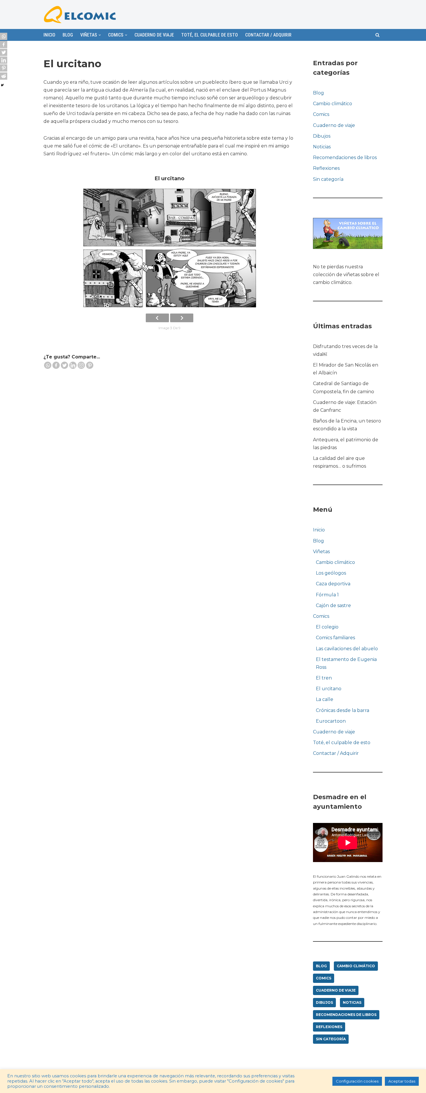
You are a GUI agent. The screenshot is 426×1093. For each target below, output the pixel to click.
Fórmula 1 (327, 594)
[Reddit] (3, 76)
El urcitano (328, 688)
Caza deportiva (333, 583)
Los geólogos (331, 573)
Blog (68, 35)
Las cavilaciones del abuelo (347, 648)
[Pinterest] (89, 365)
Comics (321, 114)
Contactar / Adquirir (268, 35)
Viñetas (321, 551)
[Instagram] (81, 365)
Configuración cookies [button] (357, 1081)
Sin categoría (328, 179)
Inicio (49, 35)
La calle (324, 699)
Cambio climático (332, 103)
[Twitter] (64, 365)
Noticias (322, 147)
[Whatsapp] (47, 365)
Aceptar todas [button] (401, 1081)
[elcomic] (79, 14)
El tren (324, 678)
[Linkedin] (73, 365)
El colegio (327, 627)
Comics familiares (335, 637)
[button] (377, 35)
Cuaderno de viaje (154, 35)
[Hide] (2, 85)
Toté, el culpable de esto (209, 35)
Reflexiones (326, 168)
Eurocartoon (331, 721)
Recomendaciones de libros (345, 157)
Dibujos (321, 136)
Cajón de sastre (333, 605)
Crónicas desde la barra (342, 710)
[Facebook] (56, 365)
